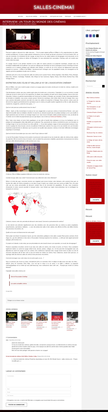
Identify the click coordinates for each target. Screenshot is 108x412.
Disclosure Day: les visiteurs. (95, 132)
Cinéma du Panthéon (56, 116)
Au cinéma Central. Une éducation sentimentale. (56, 324)
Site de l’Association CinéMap (19, 276)
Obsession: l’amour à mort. (94, 136)
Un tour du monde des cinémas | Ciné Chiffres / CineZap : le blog (21, 356)
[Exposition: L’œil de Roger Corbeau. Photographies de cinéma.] (72, 312)
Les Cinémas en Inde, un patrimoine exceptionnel (41, 324)
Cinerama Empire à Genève (94, 112)
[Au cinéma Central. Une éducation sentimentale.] (57, 312)
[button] (89, 16)
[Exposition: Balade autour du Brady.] (11, 312)
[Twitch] (90, 35)
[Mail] (97, 35)
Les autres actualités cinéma (19, 283)
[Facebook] (87, 35)
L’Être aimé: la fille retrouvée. (95, 156)
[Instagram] (94, 35)
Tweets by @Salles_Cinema (93, 221)
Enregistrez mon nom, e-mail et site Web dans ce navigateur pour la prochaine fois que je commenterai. (36, 400)
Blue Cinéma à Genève (93, 97)
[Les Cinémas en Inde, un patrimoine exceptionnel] (42, 312)
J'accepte (96, 199)
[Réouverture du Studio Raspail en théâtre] (27, 312)
